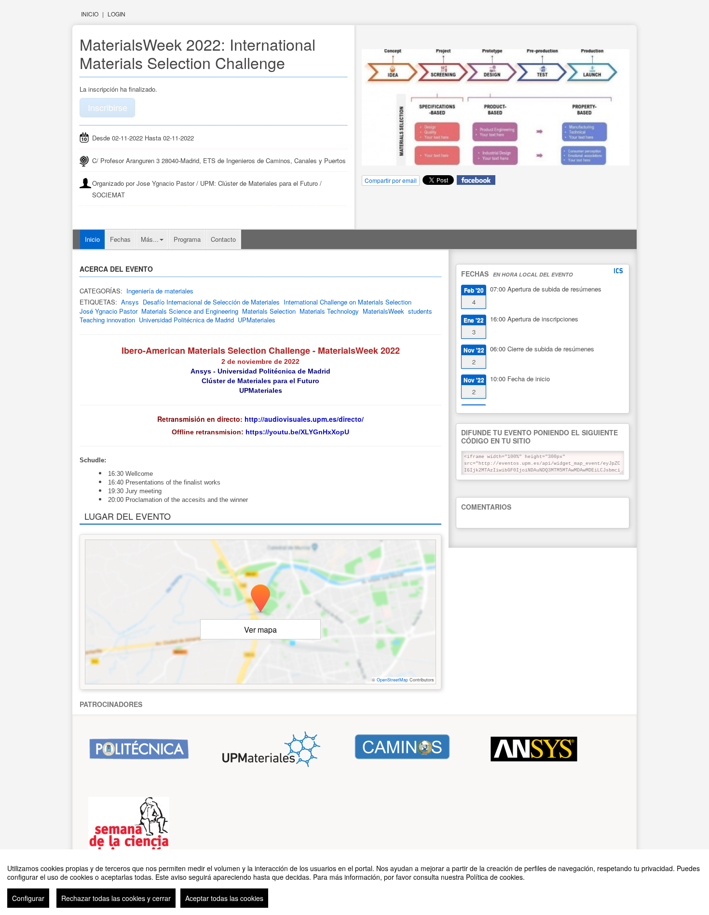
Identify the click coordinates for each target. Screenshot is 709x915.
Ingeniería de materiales (159, 290)
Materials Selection (269, 311)
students (420, 311)
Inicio (89, 14)
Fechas (120, 239)
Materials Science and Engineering (189, 311)
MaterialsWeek (383, 311)
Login (116, 14)
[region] (354, 882)
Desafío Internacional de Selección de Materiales (211, 301)
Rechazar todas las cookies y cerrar (116, 898)
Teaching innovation (107, 319)
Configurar (28, 898)
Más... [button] (150, 239)
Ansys (130, 301)
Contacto (223, 239)
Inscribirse (107, 107)
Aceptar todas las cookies (224, 898)
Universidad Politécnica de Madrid (186, 319)
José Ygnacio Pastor (108, 311)
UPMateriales (256, 319)
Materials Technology (329, 311)
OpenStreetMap (392, 680)
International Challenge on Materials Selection (347, 301)
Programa (187, 239)
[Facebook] (476, 179)
